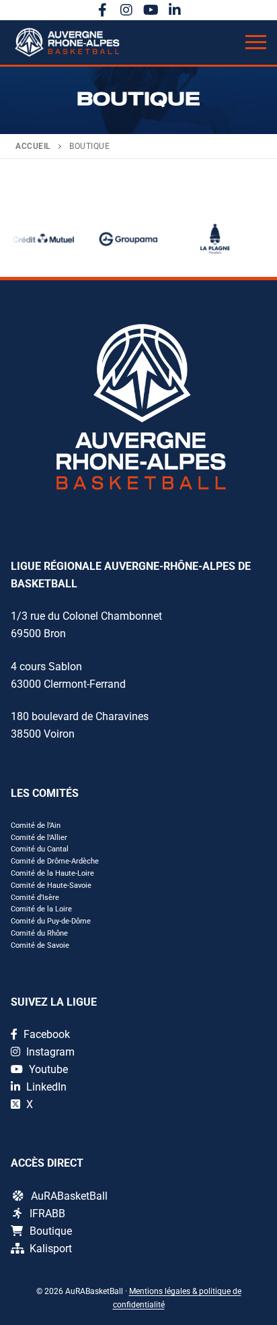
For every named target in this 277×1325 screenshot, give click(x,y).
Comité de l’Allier (39, 837)
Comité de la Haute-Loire (52, 873)
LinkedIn (45, 1086)
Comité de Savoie (40, 945)
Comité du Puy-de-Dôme (51, 921)
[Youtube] (151, 10)
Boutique (51, 1231)
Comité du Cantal (40, 849)
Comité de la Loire (41, 909)
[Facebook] (102, 10)
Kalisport (51, 1248)
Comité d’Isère (35, 897)
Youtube (47, 1069)
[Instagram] (126, 10)
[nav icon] (255, 42)
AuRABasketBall (69, 1196)
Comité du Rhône (39, 933)
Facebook (45, 1034)
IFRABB (47, 1213)
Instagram (49, 1051)
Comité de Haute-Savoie (51, 885)
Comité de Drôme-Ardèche (55, 861)
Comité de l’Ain (36, 825)
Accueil (32, 146)
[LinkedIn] (175, 10)
